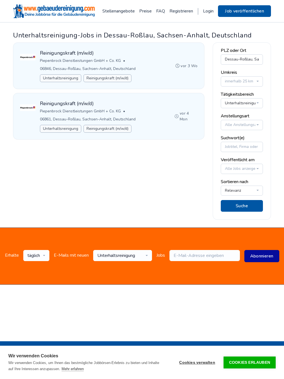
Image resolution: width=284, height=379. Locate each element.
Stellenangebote (118, 11)
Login (208, 11)
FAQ (160, 11)
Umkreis (229, 72)
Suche (242, 206)
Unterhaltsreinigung (60, 78)
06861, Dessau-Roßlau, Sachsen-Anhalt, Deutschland (88, 119)
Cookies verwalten (197, 362)
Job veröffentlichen (244, 11)
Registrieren (181, 11)
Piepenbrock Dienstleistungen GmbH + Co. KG (80, 60)
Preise (145, 11)
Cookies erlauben (249, 362)
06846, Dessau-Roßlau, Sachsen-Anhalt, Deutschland (88, 68)
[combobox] (242, 81)
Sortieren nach (234, 182)
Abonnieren (261, 256)
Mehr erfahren (73, 369)
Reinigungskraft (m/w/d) (107, 78)
